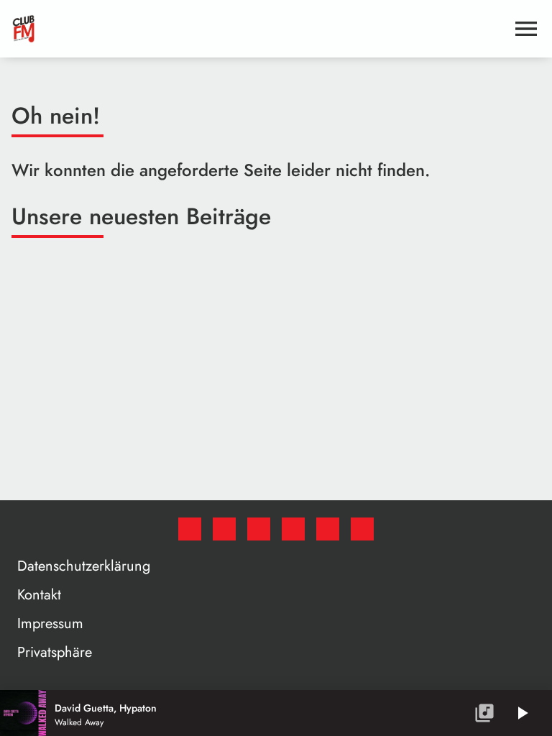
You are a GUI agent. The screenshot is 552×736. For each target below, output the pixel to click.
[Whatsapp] (293, 529)
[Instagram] (258, 529)
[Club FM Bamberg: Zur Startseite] (259, 28)
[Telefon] (327, 529)
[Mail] (362, 529)
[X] (224, 529)
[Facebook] (189, 529)
